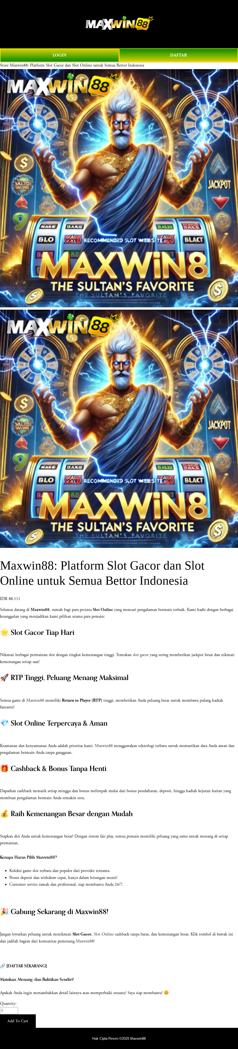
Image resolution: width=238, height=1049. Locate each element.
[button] (18, 1021)
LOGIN (59, 55)
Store (4, 65)
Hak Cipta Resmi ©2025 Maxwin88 (119, 1038)
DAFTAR (178, 55)
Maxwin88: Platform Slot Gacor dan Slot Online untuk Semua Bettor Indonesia (77, 65)
